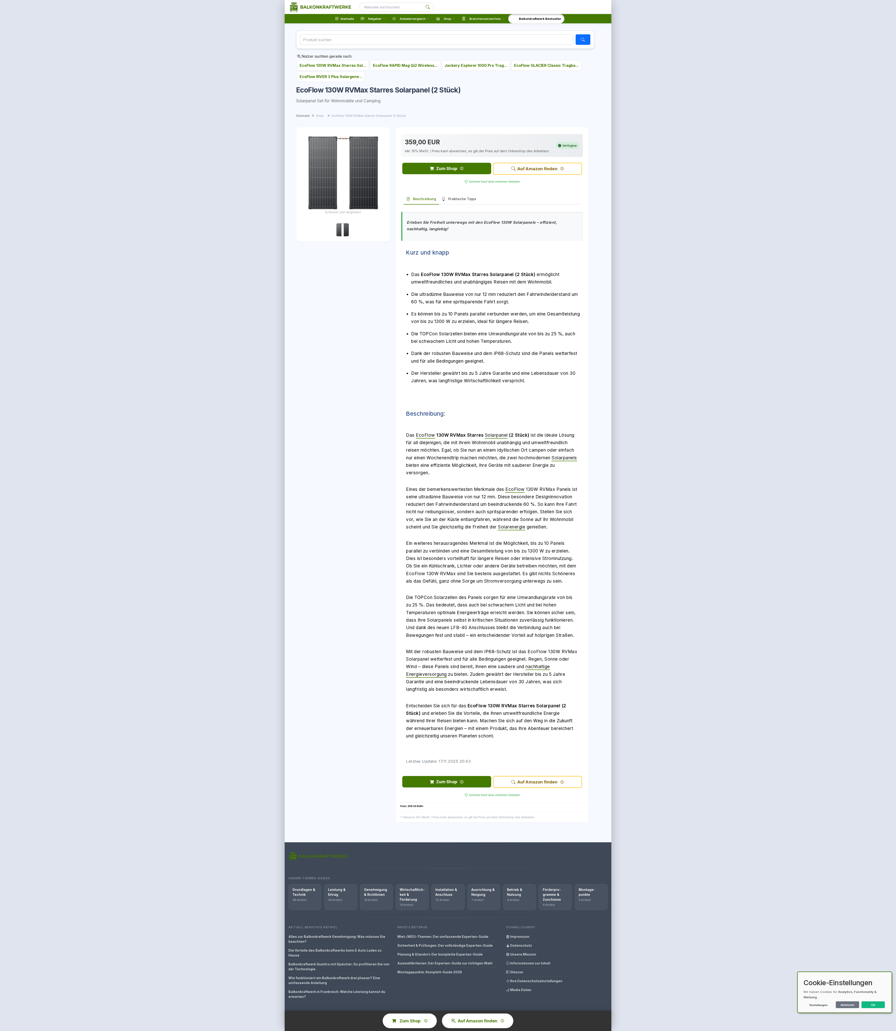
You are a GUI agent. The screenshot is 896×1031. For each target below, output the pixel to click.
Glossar (516, 972)
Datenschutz (520, 945)
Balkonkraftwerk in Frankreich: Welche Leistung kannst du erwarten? (336, 994)
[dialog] (844, 992)
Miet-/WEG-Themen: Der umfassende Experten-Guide (442, 937)
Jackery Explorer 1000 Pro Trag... (475, 65)
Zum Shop (446, 168)
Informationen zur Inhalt (529, 963)
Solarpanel (496, 435)
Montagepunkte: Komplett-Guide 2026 (429, 972)
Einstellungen (818, 1005)
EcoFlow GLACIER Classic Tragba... (546, 65)
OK (873, 1005)
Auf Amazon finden (537, 168)
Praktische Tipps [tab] (462, 199)
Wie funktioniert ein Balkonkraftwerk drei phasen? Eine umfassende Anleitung (334, 980)
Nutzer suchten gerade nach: (326, 56)
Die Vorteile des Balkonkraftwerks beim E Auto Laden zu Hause (335, 952)
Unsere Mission (522, 954)
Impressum (519, 937)
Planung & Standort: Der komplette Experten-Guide (440, 954)
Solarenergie (511, 527)
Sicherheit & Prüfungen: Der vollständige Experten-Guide (445, 945)
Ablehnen (847, 1005)
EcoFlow (425, 435)
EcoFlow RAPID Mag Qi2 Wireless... (405, 65)
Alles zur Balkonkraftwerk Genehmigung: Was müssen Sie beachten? (336, 939)
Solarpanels (564, 458)
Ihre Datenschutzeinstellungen (535, 981)
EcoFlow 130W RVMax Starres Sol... (333, 65)
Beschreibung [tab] (424, 199)
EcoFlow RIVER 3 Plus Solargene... (331, 76)
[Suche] (428, 7)
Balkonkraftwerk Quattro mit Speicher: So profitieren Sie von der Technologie (338, 966)
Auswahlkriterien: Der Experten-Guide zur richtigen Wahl (444, 963)
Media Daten (520, 990)
